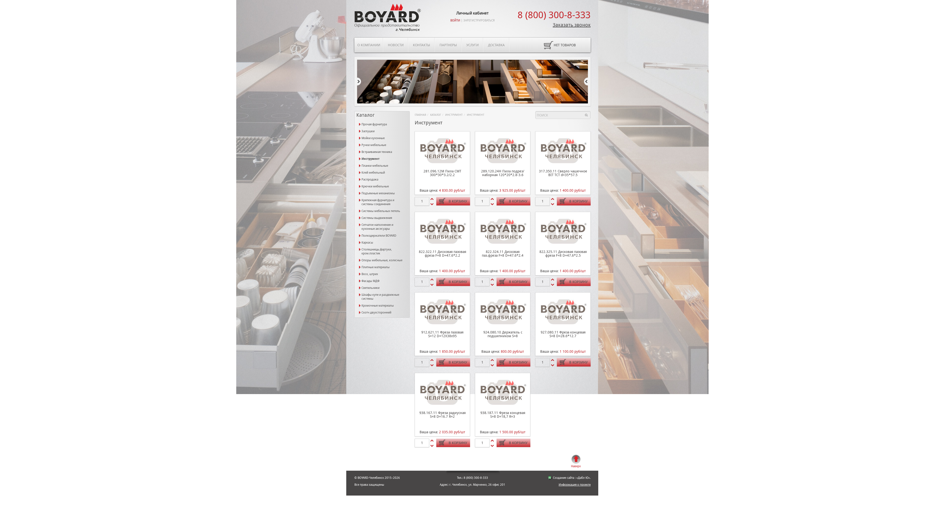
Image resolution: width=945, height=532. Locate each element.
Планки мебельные (375, 165)
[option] (472, 82)
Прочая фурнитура (374, 124)
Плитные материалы (376, 267)
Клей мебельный (373, 172)
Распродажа (370, 179)
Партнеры (448, 45)
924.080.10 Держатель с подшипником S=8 (502, 334)
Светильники (370, 288)
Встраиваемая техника (377, 152)
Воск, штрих (370, 274)
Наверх (576, 466)
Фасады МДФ (370, 281)
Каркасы (367, 242)
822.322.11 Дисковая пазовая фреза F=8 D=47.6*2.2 (442, 253)
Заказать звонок (572, 25)
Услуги (472, 45)
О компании (368, 45)
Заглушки (368, 131)
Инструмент (454, 114)
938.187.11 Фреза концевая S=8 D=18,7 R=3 (502, 414)
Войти (455, 20)
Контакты (421, 45)
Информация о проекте (575, 484)
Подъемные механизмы (378, 193)
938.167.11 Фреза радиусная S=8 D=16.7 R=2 (442, 414)
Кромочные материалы (378, 305)
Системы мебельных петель (381, 211)
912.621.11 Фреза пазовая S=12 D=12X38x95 (442, 334)
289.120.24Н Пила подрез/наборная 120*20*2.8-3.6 (502, 173)
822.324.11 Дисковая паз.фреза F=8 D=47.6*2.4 (502, 253)
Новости (396, 45)
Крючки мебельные (375, 186)
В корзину (458, 201)
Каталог (435, 114)
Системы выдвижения (377, 218)
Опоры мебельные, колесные (382, 260)
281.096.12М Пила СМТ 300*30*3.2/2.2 (442, 173)
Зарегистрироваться (479, 20)
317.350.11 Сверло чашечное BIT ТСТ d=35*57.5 (563, 173)
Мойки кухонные (373, 138)
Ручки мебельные (374, 145)
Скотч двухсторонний (376, 312)
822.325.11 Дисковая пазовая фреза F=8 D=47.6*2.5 (563, 253)
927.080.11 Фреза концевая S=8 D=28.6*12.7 (563, 334)
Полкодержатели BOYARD (379, 235)
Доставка (496, 45)
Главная (420, 114)
